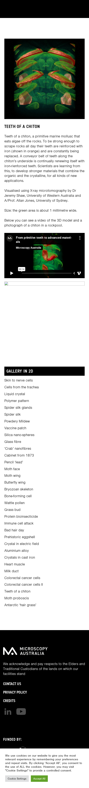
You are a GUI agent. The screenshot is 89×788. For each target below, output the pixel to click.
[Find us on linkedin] (8, 711)
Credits (9, 700)
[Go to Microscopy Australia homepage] (25, 651)
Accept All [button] (39, 778)
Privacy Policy (15, 692)
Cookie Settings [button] (17, 778)
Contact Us (12, 683)
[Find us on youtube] (21, 711)
